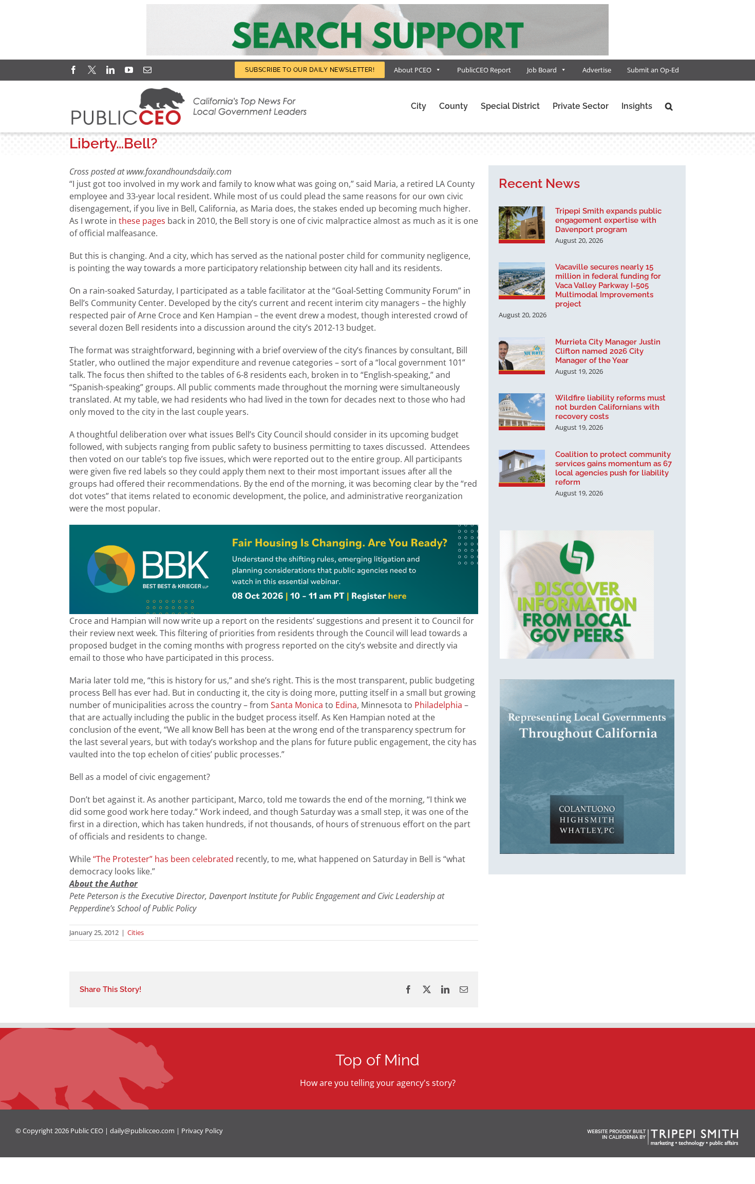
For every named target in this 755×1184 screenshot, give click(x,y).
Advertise (596, 69)
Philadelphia (438, 705)
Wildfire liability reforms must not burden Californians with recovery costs (610, 407)
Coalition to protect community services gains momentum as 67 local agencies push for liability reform (613, 468)
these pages (142, 220)
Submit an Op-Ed (653, 69)
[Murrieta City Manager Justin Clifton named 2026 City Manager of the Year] (522, 355)
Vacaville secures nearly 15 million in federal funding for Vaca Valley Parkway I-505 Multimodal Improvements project (608, 285)
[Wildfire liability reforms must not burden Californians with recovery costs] (522, 411)
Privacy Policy (202, 1130)
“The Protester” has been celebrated (163, 859)
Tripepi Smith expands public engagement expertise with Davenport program (608, 220)
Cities (135, 932)
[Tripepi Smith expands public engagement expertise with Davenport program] (522, 224)
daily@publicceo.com (142, 1130)
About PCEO (412, 69)
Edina (346, 705)
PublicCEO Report (484, 69)
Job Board (542, 69)
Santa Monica (297, 705)
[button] (669, 106)
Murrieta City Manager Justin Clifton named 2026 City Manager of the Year (607, 351)
